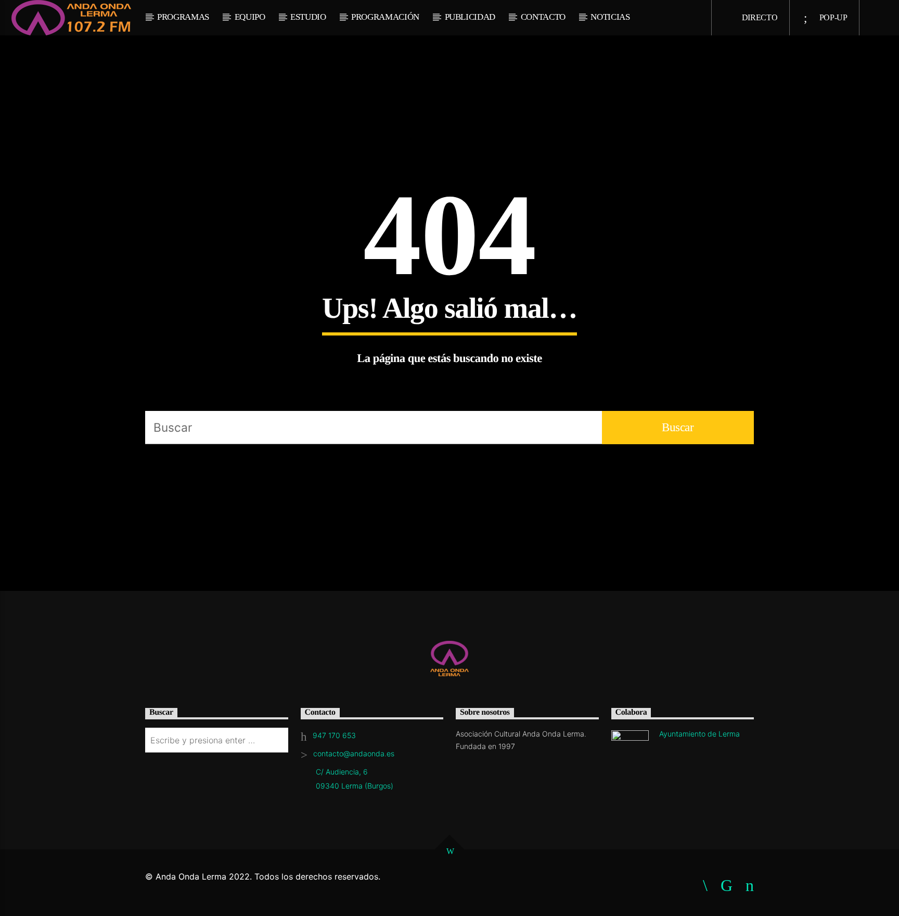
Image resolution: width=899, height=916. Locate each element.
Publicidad (470, 17)
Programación (385, 17)
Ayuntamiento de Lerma (699, 733)
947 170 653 (334, 735)
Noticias (610, 17)
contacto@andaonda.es (353, 753)
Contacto (543, 17)
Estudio (308, 17)
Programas (183, 17)
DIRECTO (758, 17)
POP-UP (832, 17)
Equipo (250, 17)
